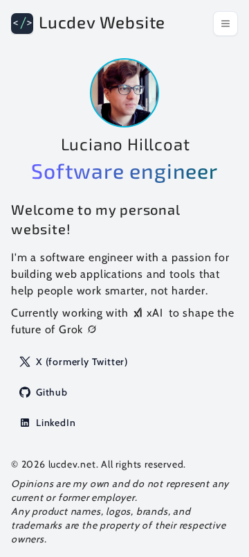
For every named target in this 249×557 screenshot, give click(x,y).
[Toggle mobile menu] (225, 23)
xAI (155, 312)
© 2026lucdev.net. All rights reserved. (98, 464)
